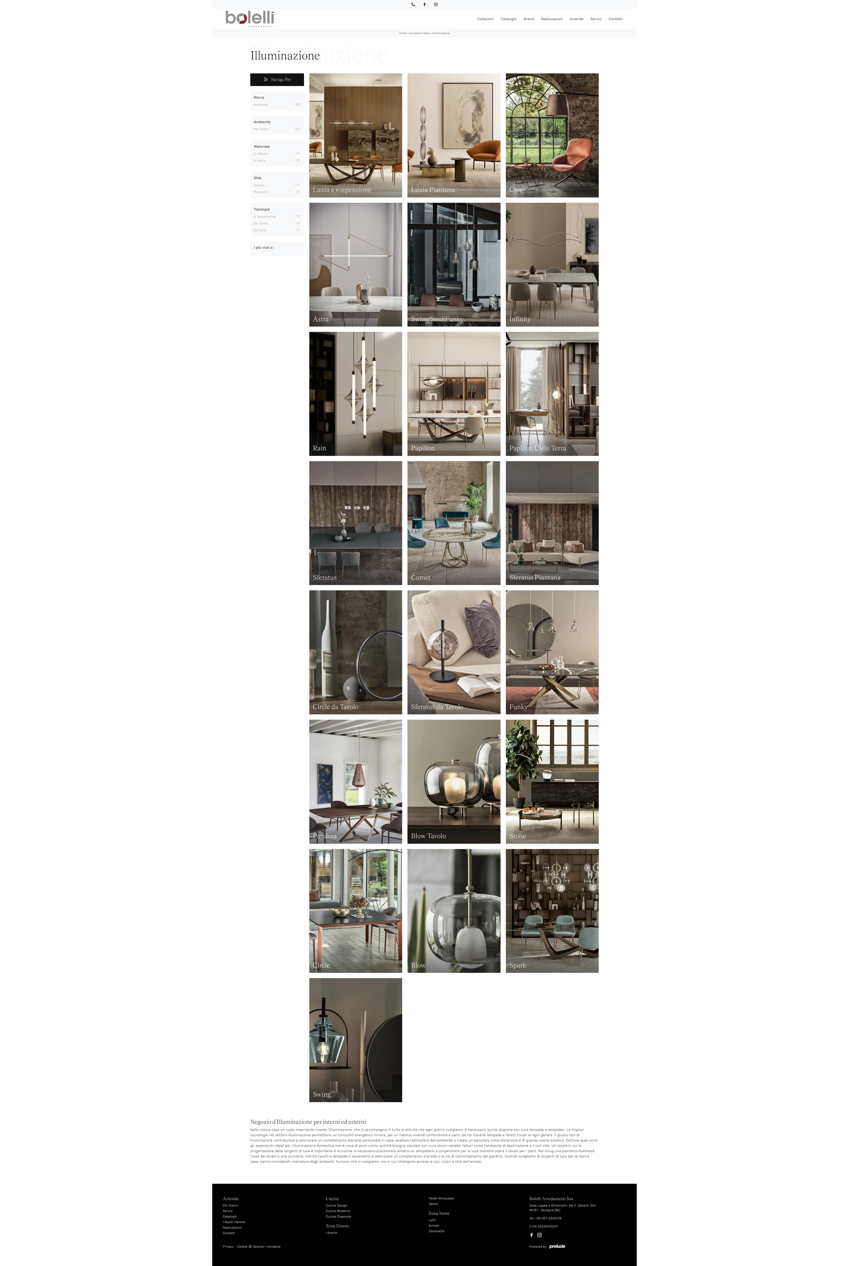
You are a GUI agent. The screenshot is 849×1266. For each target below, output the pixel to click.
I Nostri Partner (234, 1222)
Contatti (616, 19)
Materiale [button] (262, 146)
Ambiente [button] (262, 122)
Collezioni (485, 19)
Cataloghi (509, 19)
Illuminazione (441, 33)
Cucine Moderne (338, 1211)
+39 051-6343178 (548, 1218)
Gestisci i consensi (267, 1247)
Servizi (596, 19)
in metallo (261, 154)
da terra (260, 230)
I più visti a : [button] (264, 247)
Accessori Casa (420, 33)
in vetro (259, 161)
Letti (432, 1220)
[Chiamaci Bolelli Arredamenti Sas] (413, 4)
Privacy (228, 1247)
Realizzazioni (552, 19)
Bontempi (261, 105)
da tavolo (261, 223)
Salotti (433, 1204)
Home (403, 33)
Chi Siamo (230, 1205)
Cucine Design (336, 1205)
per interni (262, 129)
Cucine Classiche (339, 1216)
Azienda (576, 19)
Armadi (434, 1226)
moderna (260, 192)
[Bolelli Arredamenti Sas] (348, 19)
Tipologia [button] (262, 209)
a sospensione (265, 216)
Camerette (436, 1231)
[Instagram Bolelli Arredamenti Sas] (435, 4)
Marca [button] (259, 97)
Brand (529, 19)
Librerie (331, 1233)
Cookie (242, 1247)
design (259, 185)
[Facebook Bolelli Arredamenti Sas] (424, 4)
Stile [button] (258, 178)
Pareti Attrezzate (441, 1198)
